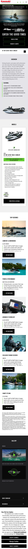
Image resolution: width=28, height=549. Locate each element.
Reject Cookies (14, 546)
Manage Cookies (14, 541)
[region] (14, 528)
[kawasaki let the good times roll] (8, 2)
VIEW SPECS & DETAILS (14, 201)
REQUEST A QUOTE (14, 44)
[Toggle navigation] (26, 2)
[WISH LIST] (18, 2)
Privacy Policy (20, 534)
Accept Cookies (14, 537)
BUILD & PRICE (14, 39)
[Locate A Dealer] (24, 2)
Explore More (9, 255)
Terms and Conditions (20, 532)
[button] (14, 456)
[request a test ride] (21, 2)
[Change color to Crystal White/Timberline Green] (14, 147)
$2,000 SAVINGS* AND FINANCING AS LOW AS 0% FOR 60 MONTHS (14, 159)
